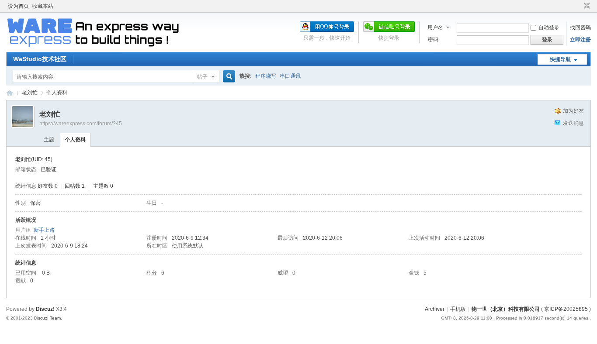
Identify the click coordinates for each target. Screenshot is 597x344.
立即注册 (580, 40)
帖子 (202, 77)
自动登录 (548, 27)
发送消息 (573, 123)
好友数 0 (48, 186)
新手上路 (44, 230)
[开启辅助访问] (578, 6)
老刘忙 (30, 92)
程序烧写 (265, 76)
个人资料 (75, 140)
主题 (49, 140)
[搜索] (227, 77)
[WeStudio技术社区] (93, 47)
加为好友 (573, 111)
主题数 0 (103, 186)
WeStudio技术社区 (39, 58)
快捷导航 (560, 59)
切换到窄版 (586, 6)
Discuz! (45, 309)
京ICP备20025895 (566, 309)
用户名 (435, 27)
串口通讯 (290, 76)
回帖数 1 (75, 186)
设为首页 (18, 6)
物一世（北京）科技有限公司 (506, 309)
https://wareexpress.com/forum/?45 (80, 123)
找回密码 (580, 27)
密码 (433, 40)
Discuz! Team (47, 318)
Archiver (434, 309)
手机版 (458, 309)
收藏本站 (42, 6)
